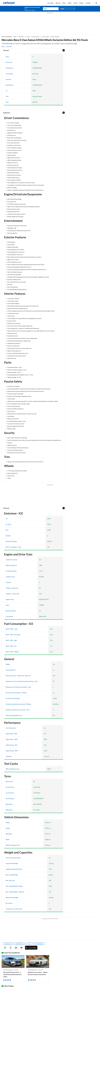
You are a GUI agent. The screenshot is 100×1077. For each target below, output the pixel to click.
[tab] (34, 50)
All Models (9, 46)
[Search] (96, 3)
